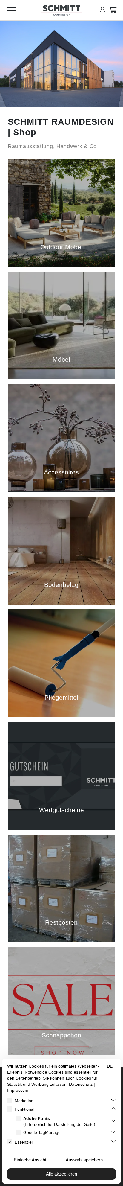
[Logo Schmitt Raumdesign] (61, 14)
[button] (102, 10)
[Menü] (15, 10)
